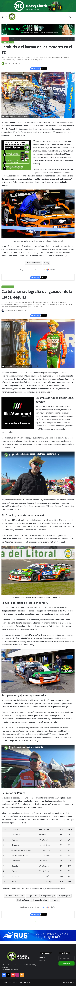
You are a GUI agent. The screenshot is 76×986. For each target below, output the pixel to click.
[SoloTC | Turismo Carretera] (18, 16)
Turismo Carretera (8, 42)
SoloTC (7, 63)
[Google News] (49, 270)
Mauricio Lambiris (34, 263)
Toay (47, 263)
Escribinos (42, 960)
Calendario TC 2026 (15, 39)
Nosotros (42, 957)
